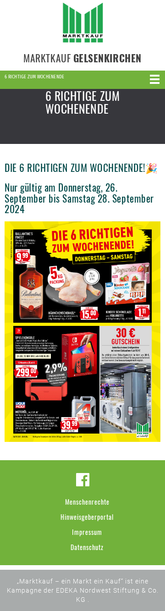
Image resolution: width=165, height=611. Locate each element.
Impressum (87, 532)
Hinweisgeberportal (87, 517)
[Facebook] (82, 479)
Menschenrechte (87, 501)
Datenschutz (87, 547)
